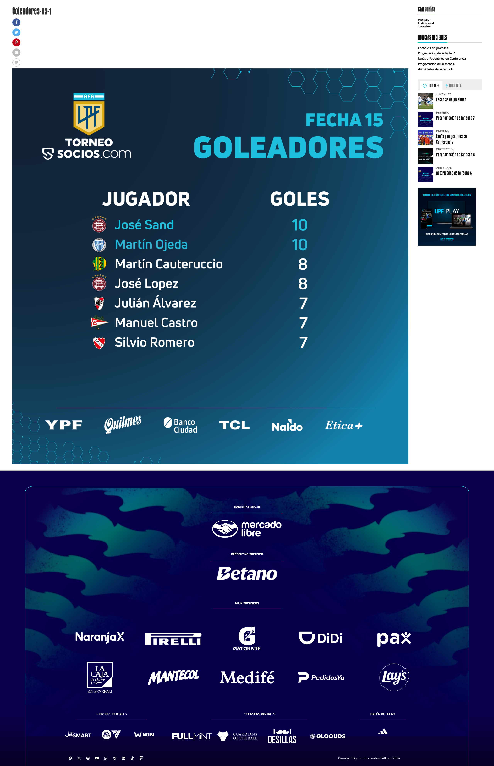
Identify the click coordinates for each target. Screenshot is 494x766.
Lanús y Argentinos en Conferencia (442, 58)
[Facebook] (70, 758)
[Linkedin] (123, 758)
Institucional (426, 23)
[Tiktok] (132, 758)
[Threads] (114, 758)
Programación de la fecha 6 (436, 64)
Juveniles (424, 26)
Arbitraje (423, 19)
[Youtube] (96, 758)
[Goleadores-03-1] (210, 463)
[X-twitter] (79, 758)
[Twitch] (141, 758)
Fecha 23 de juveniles (433, 48)
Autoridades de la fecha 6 (435, 69)
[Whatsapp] (105, 758)
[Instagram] (88, 758)
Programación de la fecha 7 (436, 53)
